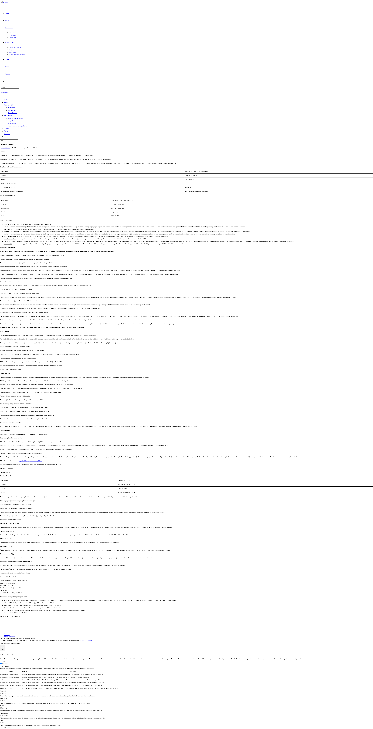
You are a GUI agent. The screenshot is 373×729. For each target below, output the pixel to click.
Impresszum (7, 635)
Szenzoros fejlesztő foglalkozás (17, 126)
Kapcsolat (7, 134)
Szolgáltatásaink (9, 115)
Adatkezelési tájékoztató (9, 636)
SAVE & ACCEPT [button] (5, 728)
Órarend (6, 128)
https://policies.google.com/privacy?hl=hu (30, 461)
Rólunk (6, 102)
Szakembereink (8, 105)
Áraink (6, 131)
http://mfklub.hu (5, 148)
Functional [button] (3, 691)
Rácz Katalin (12, 107)
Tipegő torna (11, 121)
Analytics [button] (2, 706)
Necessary (5, 664)
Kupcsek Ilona (12, 113)
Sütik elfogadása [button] (5, 643)
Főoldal (6, 100)
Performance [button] (3, 698)
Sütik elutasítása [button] (15, 643)
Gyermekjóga (12, 123)
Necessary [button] (2, 661)
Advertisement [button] (4, 713)
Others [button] (2, 720)
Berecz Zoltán (12, 110)
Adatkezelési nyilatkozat (86, 640)
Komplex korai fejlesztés (15, 118)
